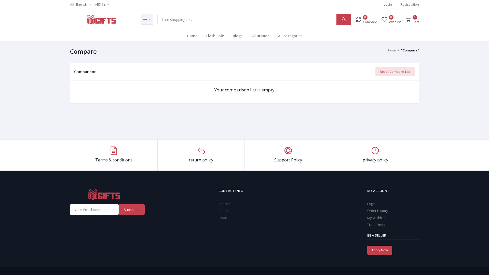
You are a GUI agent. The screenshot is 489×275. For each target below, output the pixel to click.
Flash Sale (215, 35)
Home (192, 35)
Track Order (376, 224)
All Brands (260, 35)
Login (388, 4)
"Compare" (410, 50)
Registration (409, 4)
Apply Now (380, 250)
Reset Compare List (395, 71)
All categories (290, 35)
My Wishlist (376, 217)
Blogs (237, 35)
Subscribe (132, 209)
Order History (377, 210)
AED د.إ (100, 4)
